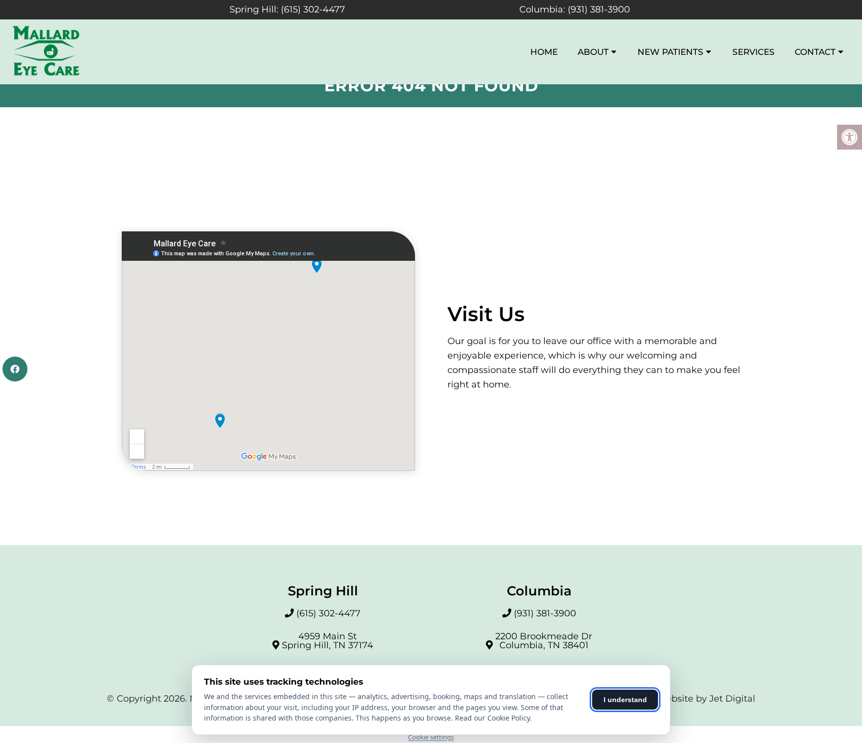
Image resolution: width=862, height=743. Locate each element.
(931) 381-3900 (599, 9)
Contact (815, 52)
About (593, 52)
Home (544, 52)
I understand (625, 700)
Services (753, 52)
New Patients (670, 52)
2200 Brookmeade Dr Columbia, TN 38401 (543, 641)
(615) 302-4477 (313, 9)
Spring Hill (252, 9)
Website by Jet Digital (705, 698)
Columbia (541, 9)
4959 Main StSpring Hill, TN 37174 (327, 641)
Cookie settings (431, 737)
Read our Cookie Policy (492, 718)
